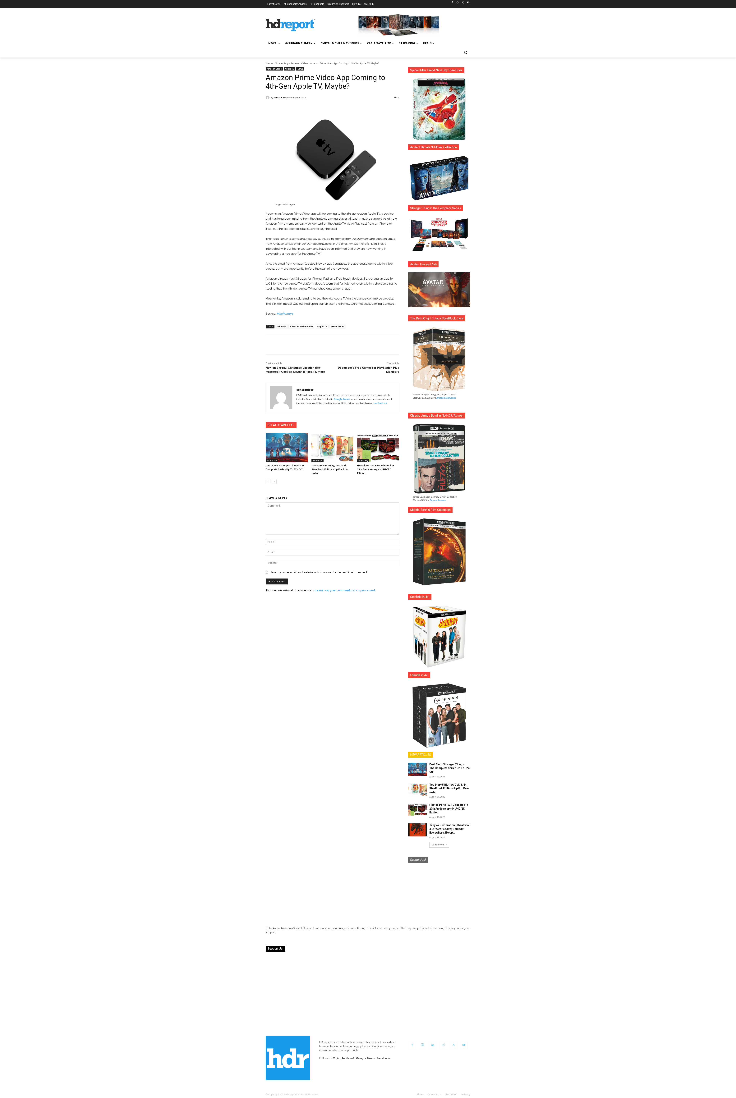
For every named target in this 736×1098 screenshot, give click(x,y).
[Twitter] (463, 3)
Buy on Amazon (438, 500)
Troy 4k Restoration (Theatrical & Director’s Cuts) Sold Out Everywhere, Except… (449, 829)
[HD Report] (290, 25)
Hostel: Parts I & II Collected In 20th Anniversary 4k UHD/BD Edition (375, 469)
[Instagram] (457, 3)
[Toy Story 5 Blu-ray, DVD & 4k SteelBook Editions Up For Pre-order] (332, 447)
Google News (342, 399)
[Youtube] (468, 3)
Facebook (383, 1058)
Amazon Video (299, 63)
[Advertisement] (439, 892)
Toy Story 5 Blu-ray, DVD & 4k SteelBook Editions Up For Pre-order (329, 469)
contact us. (380, 403)
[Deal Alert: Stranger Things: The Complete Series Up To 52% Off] (287, 447)
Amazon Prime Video (301, 326)
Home (269, 63)
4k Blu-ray (272, 460)
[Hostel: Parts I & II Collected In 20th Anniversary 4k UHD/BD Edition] (378, 447)
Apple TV (289, 68)
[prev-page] (268, 481)
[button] (465, 52)
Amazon (281, 326)
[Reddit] (443, 1045)
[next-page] (274, 481)
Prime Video (337, 326)
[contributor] (268, 97)
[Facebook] (452, 3)
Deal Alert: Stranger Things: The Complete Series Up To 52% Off (449, 768)
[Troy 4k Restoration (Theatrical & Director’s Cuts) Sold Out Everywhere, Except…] (417, 829)
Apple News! (345, 1058)
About (420, 1094)
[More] (366, 107)
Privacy (465, 1094)
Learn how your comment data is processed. (345, 590)
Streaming (281, 63)
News (300, 68)
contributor (280, 97)
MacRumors (285, 313)
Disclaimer (451, 1094)
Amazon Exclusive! (446, 397)
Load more (437, 844)
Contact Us (434, 1094)
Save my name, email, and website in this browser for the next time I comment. (319, 572)
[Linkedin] (433, 1045)
